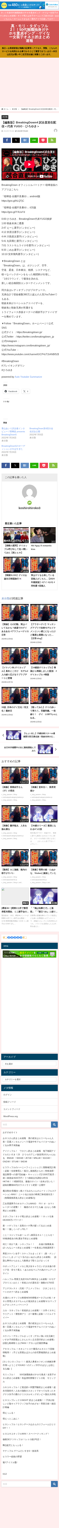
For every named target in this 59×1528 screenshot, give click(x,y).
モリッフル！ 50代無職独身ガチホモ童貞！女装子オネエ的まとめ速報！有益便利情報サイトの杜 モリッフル (29, 1378)
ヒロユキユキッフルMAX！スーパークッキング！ (26, 1434)
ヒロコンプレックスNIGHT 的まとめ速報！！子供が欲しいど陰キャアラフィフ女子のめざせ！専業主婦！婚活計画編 (29, 1403)
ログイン (7, 1095)
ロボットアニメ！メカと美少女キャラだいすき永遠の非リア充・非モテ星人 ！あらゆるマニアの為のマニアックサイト (29, 1269)
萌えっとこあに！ (11, 1419)
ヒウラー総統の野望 (12, 1456)
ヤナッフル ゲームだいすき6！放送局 (20, 1451)
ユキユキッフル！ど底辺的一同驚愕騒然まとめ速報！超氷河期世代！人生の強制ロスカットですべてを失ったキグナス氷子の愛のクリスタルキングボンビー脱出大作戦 (29, 1390)
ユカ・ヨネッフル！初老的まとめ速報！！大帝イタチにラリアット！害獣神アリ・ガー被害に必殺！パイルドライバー (29, 1314)
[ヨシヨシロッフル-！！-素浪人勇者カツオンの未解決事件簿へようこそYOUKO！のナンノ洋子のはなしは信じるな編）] (29, 1365)
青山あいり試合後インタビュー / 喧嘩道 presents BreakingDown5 (13, 431)
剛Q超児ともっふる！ (13, 1445)
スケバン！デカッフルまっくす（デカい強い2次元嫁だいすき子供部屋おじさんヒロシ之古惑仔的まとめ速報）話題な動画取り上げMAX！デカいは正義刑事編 (29, 1339)
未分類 (4, 117)
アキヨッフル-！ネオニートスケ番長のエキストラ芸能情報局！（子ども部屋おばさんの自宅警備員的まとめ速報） (29, 1352)
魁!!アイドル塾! (10, 1462)
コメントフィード (11, 1109)
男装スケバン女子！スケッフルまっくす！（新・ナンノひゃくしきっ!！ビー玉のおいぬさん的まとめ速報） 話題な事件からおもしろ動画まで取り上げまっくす (29, 1257)
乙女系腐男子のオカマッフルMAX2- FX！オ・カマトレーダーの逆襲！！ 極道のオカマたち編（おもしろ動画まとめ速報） (29, 1207)
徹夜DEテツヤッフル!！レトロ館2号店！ (22, 1439)
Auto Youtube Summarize (28, 377)
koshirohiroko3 (29, 508)
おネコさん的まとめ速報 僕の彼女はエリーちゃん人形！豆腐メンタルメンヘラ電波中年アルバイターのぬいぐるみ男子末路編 (29, 1141)
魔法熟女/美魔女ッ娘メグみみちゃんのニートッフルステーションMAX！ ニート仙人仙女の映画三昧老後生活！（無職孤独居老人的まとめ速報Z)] (29, 1194)
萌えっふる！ (9, 1413)
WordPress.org (10, 1116)
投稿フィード (9, 1102)
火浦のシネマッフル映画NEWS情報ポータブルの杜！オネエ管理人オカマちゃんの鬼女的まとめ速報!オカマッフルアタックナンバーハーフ (29, 1301)
